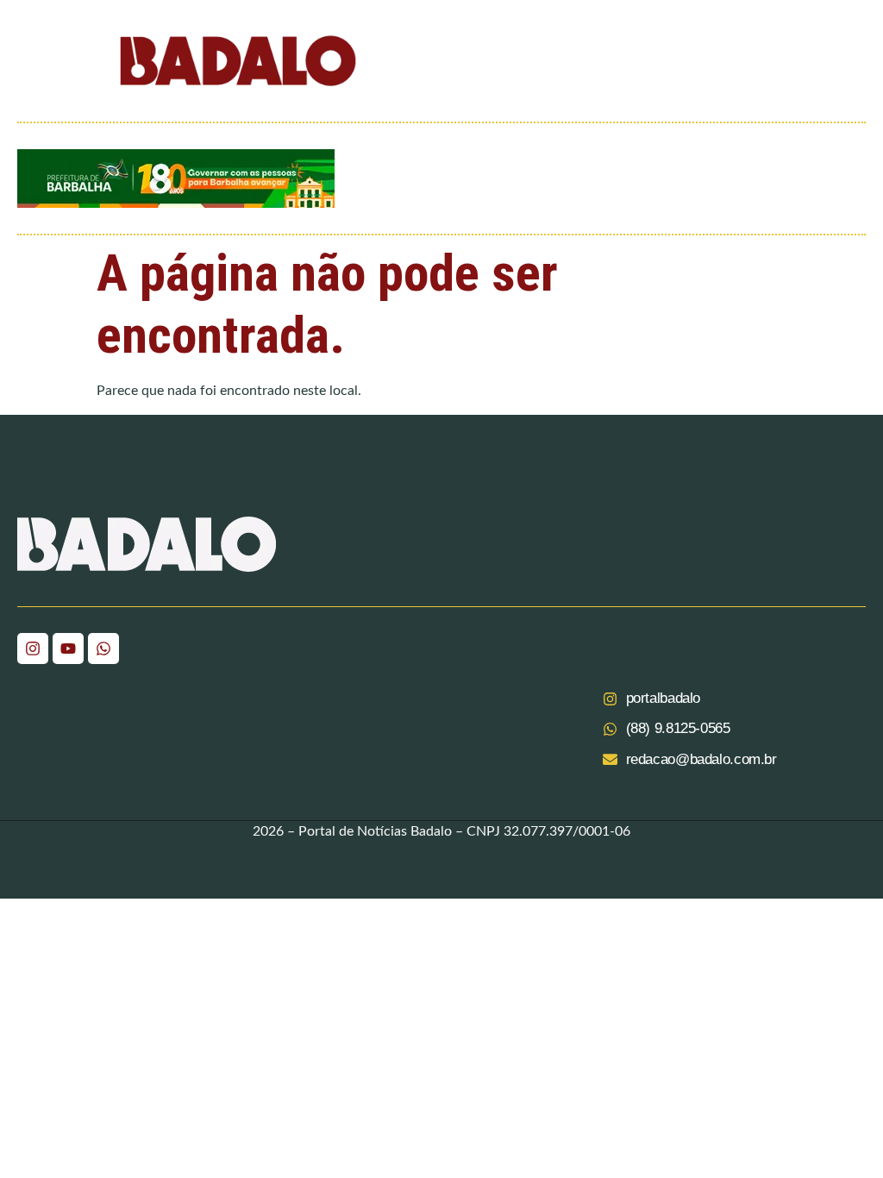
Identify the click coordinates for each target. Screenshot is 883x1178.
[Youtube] (68, 648)
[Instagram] (32, 648)
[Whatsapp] (103, 648)
